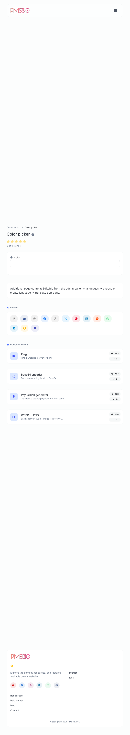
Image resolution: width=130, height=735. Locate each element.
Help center (16, 700)
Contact (14, 710)
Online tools (13, 227)
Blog (12, 705)
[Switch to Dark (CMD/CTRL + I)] (12, 666)
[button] (65, 263)
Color (16, 257)
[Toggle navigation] (116, 10)
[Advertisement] (65, 65)
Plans (71, 677)
